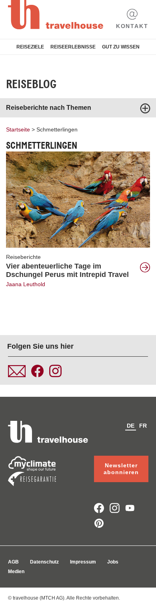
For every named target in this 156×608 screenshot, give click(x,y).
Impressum (83, 562)
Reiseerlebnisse (73, 47)
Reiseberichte (23, 257)
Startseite (18, 129)
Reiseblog (31, 84)
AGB (13, 562)
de (130, 425)
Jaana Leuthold (25, 284)
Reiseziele (30, 47)
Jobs (112, 562)
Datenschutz (44, 562)
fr (143, 425)
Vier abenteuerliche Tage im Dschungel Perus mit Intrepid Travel (67, 270)
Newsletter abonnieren (121, 468)
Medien (16, 571)
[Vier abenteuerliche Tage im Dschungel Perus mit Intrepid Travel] (78, 199)
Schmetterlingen (57, 129)
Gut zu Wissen (121, 47)
